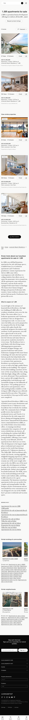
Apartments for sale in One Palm (10, 566)
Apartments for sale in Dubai (11, 523)
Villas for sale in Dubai (8, 521)
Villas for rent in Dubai (9, 527)
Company (3, 670)
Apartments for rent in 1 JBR (10, 506)
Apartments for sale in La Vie (9, 580)
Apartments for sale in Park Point (17, 571)
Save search (15, 237)
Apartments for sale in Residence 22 (11, 575)
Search (10, 719)
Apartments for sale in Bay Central (11, 578)
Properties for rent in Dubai (10, 525)
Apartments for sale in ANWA (17, 564)
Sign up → (23, 650)
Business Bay (5, 223)
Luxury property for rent (7, 663)
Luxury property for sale (7, 660)
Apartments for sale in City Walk (15, 619)
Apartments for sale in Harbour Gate (11, 576)
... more (25, 17)
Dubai (6, 247)
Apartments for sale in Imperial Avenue (12, 573)
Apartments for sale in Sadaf (10, 558)
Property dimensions (6, 676)
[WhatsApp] (26, 56)
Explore (3, 667)
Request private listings (14, 21)
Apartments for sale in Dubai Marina (7, 609)
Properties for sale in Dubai (10, 519)
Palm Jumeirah (5, 147)
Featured (22, 29)
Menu (26, 719)
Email (20, 56)
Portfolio (10, 707)
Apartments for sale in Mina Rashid (11, 622)
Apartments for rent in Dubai (11, 529)
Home (2, 719)
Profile (18, 719)
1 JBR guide (5, 508)
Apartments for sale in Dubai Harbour (11, 621)
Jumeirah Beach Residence (9, 63)
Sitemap (3, 707)
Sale (2, 247)
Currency (3, 683)
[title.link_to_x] (2, 697)
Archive (16, 707)
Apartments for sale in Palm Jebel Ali (11, 624)
